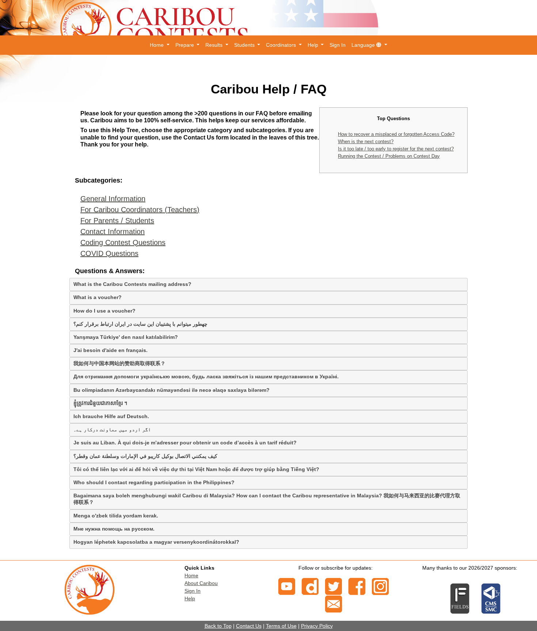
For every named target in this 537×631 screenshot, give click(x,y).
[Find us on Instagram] (380, 586)
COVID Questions (109, 253)
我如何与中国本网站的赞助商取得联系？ (119, 363)
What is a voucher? (97, 297)
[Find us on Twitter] (333, 586)
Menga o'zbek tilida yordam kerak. (115, 516)
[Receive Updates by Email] (333, 603)
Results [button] (214, 45)
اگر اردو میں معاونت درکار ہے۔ (112, 429)
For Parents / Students (117, 221)
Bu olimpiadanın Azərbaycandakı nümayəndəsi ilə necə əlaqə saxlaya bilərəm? (171, 390)
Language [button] (363, 45)
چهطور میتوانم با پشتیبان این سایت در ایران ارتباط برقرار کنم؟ (140, 324)
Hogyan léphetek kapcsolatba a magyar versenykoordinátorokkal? (156, 542)
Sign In (338, 45)
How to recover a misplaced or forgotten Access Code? (396, 134)
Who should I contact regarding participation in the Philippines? (154, 482)
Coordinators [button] (281, 45)
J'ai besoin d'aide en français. (110, 350)
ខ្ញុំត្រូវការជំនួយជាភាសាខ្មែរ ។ (100, 403)
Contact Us (249, 626)
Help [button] (314, 45)
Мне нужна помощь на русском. (114, 529)
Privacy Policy (317, 626)
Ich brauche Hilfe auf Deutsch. (111, 416)
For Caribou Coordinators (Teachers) (139, 210)
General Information (112, 199)
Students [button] (245, 45)
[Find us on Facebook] (357, 586)
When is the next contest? (365, 141)
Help (189, 598)
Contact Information (112, 231)
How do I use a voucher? (104, 311)
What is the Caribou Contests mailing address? (132, 284)
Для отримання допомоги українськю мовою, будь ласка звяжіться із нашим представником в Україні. (206, 376)
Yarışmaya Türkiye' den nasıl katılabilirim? (125, 337)
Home (191, 575)
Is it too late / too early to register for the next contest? (396, 149)
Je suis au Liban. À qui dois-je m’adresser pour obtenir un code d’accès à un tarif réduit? (185, 442)
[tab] (268, 284)
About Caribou (201, 583)
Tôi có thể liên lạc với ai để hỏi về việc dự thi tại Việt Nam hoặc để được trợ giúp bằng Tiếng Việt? (196, 469)
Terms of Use (281, 626)
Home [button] (157, 45)
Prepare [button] (185, 45)
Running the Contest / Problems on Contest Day (389, 156)
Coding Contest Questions (122, 242)
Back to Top (218, 626)
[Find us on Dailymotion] (310, 586)
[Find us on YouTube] (287, 586)
